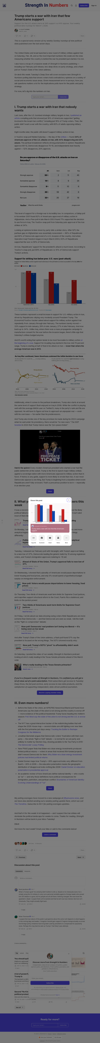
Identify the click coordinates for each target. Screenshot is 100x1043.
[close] (68, 500)
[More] (66, 538)
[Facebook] (42, 538)
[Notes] (58, 538)
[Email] (50, 538)
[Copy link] (33, 538)
